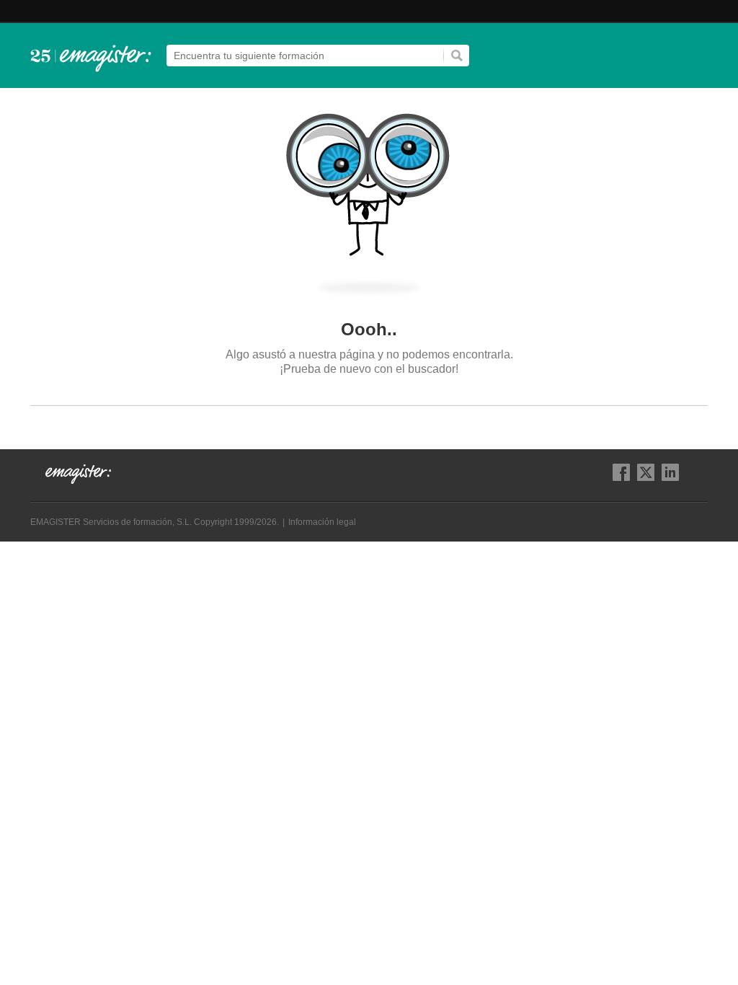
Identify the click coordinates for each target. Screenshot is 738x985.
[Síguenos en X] (645, 472)
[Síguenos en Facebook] (621, 472)
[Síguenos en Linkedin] (670, 472)
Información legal (322, 522)
